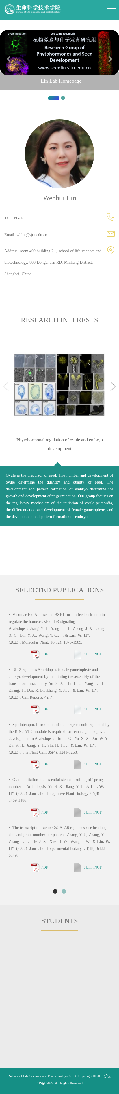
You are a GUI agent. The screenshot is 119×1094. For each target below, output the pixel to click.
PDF (44, 654)
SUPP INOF (93, 654)
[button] (9, 62)
